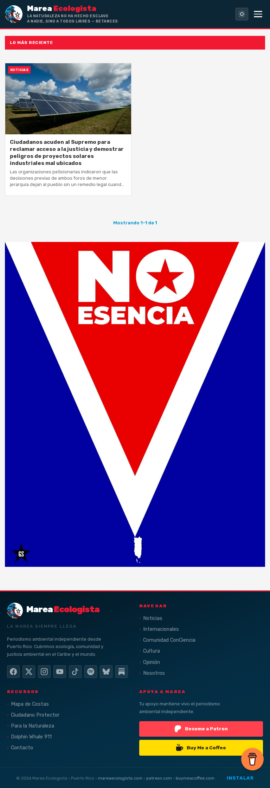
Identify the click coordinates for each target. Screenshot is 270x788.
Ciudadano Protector (35, 715)
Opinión (151, 662)
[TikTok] (75, 671)
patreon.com (159, 778)
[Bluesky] (106, 671)
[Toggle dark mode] (242, 14)
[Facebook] (13, 671)
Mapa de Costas (30, 704)
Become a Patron (206, 728)
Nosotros (154, 673)
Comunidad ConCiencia (169, 640)
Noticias (152, 618)
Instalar (240, 778)
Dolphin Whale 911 (31, 737)
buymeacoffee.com (195, 778)
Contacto (22, 748)
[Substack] (121, 671)
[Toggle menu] (258, 14)
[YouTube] (59, 671)
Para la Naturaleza (32, 726)
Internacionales (161, 629)
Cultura (151, 651)
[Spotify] (90, 671)
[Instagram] (44, 671)
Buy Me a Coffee (206, 747)
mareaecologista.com (120, 778)
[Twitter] (28, 671)
